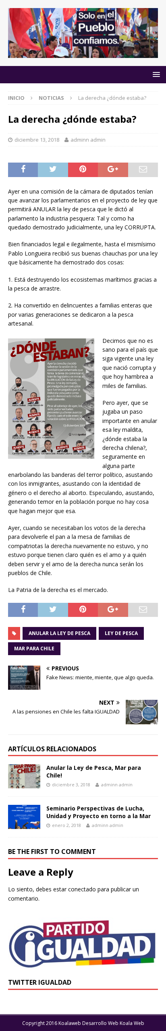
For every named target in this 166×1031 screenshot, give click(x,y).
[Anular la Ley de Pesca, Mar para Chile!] (24, 776)
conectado (82, 889)
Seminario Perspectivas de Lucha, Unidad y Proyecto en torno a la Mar (98, 811)
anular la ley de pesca (59, 633)
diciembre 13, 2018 (37, 139)
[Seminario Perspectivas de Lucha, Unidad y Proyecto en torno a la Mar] (24, 817)
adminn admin (88, 139)
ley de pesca (121, 633)
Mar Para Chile (34, 648)
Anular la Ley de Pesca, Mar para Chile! (93, 771)
